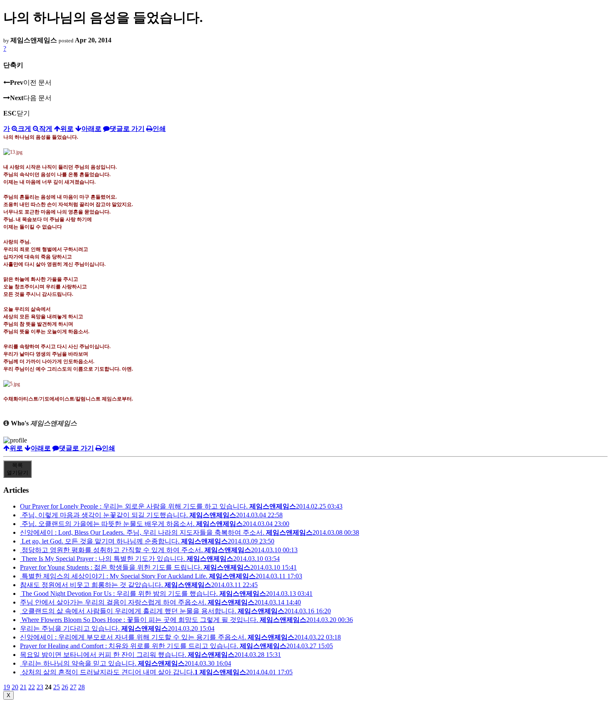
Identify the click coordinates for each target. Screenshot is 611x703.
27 (73, 687)
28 (81, 687)
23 (40, 687)
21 (23, 687)
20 (15, 687)
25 (56, 687)
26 (65, 687)
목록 (17, 469)
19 (6, 687)
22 (31, 687)
